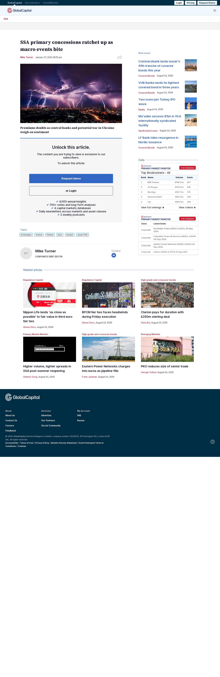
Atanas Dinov (29, 327)
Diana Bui (145, 322)
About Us (10, 415)
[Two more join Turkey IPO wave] (191, 103)
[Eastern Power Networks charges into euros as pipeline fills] (108, 349)
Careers (9, 426)
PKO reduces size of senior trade (164, 366)
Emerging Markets (150, 334)
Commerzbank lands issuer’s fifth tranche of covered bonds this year (159, 66)
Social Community (50, 426)
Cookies (22, 446)
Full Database (187, 168)
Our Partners (48, 420)
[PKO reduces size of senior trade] (167, 349)
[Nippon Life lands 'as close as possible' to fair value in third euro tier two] (49, 295)
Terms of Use (26, 443)
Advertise (46, 415)
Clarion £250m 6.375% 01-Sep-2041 (170, 252)
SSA (6, 19)
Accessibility (11, 443)
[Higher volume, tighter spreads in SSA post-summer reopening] (49, 349)
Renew (80, 420)
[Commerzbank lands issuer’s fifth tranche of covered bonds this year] (191, 65)
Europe (70, 235)
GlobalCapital (14, 2)
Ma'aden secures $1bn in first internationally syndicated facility (159, 120)
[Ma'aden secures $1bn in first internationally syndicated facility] (191, 120)
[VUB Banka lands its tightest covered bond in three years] (191, 87)
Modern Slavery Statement (64, 443)
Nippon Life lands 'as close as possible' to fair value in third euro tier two (47, 316)
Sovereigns (26, 235)
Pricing (190, 2)
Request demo (71, 178)
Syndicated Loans (148, 130)
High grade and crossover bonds (158, 280)
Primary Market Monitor (35, 334)
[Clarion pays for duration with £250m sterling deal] (167, 295)
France (39, 235)
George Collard (148, 372)
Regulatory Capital (33, 280)
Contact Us (11, 420)
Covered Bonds (146, 76)
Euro (60, 235)
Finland (50, 235)
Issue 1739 (82, 235)
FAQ (79, 415)
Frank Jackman (89, 376)
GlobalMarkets (51, 2)
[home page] (19, 10)
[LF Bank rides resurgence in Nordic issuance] (191, 142)
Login (179, 2)
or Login (71, 190)
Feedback (10, 431)
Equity (141, 109)
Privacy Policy (42, 443)
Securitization (32, 2)
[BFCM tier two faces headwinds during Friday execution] (108, 295)
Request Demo (207, 2)
